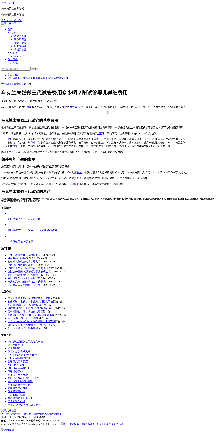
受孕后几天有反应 (18, 361)
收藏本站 (16, 20)
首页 (10, 29)
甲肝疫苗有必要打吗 (19, 368)
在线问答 (13, 52)
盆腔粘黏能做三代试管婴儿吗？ (25, 261)
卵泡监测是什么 (16, 348)
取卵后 (31, 142)
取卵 (10, 139)
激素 (79, 172)
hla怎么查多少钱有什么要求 (23, 318)
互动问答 (19, 56)
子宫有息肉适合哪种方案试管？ (25, 285)
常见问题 (21, 84)
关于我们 (6, 414)
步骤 (58, 139)
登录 (3, 2)
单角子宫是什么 (16, 391)
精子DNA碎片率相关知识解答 (24, 404)
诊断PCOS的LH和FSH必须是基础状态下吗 (31, 321)
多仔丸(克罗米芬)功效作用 (22, 355)
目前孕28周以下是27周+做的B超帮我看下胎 (32, 308)
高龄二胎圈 (20, 42)
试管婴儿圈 (20, 36)
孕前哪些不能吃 (16, 364)
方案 (99, 133)
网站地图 (57, 414)
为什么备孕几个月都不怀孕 (23, 328)
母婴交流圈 (20, 46)
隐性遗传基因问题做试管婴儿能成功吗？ (30, 271)
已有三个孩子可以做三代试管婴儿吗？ (29, 268)
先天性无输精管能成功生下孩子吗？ (28, 281)
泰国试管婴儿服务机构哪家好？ (25, 278)
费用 (29, 107)
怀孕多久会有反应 (18, 374)
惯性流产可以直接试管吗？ (23, 265)
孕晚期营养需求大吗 (19, 351)
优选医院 (13, 62)
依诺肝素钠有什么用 (19, 388)
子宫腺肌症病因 (16, 394)
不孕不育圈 (20, 39)
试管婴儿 (75, 107)
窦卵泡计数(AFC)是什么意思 (24, 378)
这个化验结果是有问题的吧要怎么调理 (29, 298)
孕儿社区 (13, 33)
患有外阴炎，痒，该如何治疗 (24, 311)
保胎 (76, 184)
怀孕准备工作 (15, 371)
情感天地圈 (20, 49)
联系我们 (16, 414)
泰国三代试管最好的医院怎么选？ (27, 275)
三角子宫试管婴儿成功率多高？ (25, 255)
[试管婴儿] (8, 23)
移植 (15, 146)
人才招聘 (27, 414)
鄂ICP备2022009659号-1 (110, 424)
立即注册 (13, 2)
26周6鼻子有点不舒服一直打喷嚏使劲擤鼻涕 (32, 314)
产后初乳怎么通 (16, 401)
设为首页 (6, 20)
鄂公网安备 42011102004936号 (80, 424)
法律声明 (37, 414)
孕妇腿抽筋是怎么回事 (20, 398)
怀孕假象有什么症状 (19, 384)
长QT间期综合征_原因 (20, 381)
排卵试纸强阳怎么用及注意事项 (25, 341)
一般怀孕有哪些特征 (19, 358)
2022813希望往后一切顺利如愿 (25, 304)
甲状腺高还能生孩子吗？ (21, 258)
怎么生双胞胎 (15, 345)
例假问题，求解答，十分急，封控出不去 (30, 301)
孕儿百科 (13, 59)
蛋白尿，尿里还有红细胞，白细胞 (27, 324)
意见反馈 (47, 414)
